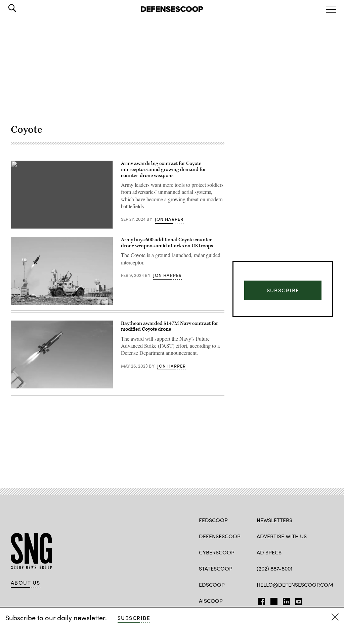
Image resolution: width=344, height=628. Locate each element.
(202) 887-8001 (275, 568)
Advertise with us (282, 536)
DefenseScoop (220, 536)
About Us (25, 582)
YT (297, 600)
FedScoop (213, 520)
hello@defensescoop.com (295, 584)
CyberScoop (216, 552)
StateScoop (215, 568)
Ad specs (269, 552)
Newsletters (274, 520)
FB (260, 600)
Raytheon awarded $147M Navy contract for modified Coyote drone (169, 326)
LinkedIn (286, 600)
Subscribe (134, 617)
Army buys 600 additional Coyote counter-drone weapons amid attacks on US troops (167, 243)
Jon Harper (169, 219)
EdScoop (212, 584)
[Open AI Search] (21, 8)
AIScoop (211, 600)
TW (273, 600)
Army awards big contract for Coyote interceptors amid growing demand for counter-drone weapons (163, 169)
